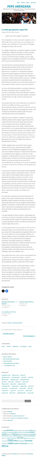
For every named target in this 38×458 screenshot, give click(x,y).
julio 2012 (30, 388)
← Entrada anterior (8, 333)
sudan (10, 443)
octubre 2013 (15, 386)
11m (3, 430)
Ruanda (28, 440)
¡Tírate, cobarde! (7, 356)
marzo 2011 (21, 390)
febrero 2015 (5, 379)
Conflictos (15, 432)
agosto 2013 (23, 386)
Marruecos (4, 438)
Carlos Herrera (25, 430)
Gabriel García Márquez (23, 434)
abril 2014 (17, 381)
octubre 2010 (28, 390)
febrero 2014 (5, 384)
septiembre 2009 (21, 393)
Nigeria (25, 438)
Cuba (23, 432)
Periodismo (21, 441)
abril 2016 (23, 377)
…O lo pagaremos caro (9, 365)
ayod (5, 430)
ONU (15, 440)
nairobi (20, 438)
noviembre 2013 (6, 386)
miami (9, 438)
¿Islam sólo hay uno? (19, 416)
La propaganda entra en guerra (11, 363)
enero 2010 (12, 393)
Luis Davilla (30, 436)
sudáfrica (17, 443)
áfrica (5, 446)
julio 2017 (23, 375)
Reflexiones (15, 346)
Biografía (33, 2)
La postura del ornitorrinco (26, 302)
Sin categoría (23, 346)
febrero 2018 (15, 375)
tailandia (24, 443)
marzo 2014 (25, 381)
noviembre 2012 (13, 388)
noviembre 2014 (14, 379)
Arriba (3, 455)
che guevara (4, 432)
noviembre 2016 (15, 377)
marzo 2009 (30, 393)
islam (19, 436)
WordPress (15, 453)
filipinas (15, 434)
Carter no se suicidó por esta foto (19, 418)
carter (31, 430)
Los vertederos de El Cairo (9, 312)
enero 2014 (13, 384)
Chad (34, 430)
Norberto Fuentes (31, 438)
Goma (34, 434)
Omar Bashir (4, 441)
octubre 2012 (22, 388)
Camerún (20, 430)
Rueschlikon (4, 443)
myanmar (14, 438)
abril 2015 (30, 377)
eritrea (27, 432)
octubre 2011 (5, 390)
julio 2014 (4, 381)
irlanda (15, 436)
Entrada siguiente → (29, 336)
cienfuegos (9, 432)
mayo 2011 (13, 390)
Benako (10, 430)
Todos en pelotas (7, 361)
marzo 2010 (5, 393)
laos (25, 436)
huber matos (10, 436)
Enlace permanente (17, 322)
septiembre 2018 (6, 375)
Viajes (18, 2)
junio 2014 (11, 381)
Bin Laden (15, 430)
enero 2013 (5, 388)
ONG (10, 440)
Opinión (23, 2)
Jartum (22, 436)
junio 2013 (30, 386)
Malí (34, 436)
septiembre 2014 (24, 379)
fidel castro (9, 434)
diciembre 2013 (22, 384)
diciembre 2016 (6, 377)
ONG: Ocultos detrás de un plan (11, 359)
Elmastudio (30, 453)
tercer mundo (30, 443)
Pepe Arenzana (19, 6)
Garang (30, 434)
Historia (4, 436)
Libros (27, 2)
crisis (20, 432)
